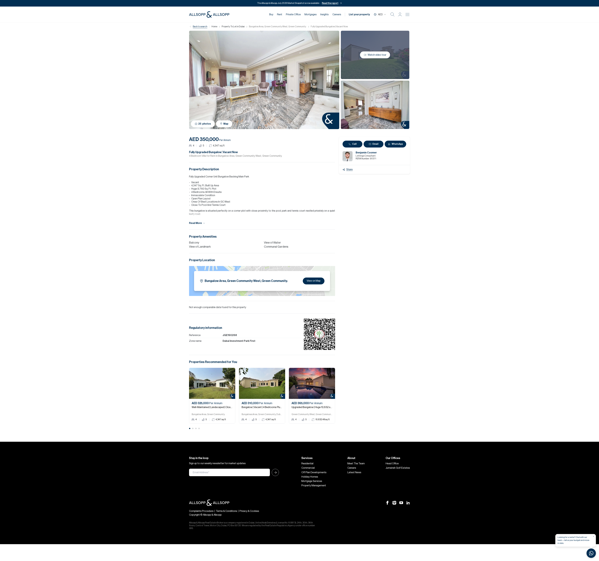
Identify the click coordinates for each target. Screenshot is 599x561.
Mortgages (310, 14)
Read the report (330, 3)
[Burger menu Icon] (407, 14)
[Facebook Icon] (387, 502)
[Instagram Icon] (394, 502)
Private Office (293, 14)
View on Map (314, 281)
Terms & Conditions (226, 511)
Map (225, 124)
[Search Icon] (392, 14)
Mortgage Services (311, 481)
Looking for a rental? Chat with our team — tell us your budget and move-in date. (574, 540)
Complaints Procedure (201, 511)
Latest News (354, 472)
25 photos (204, 124)
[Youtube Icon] (401, 502)
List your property (359, 14)
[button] (400, 14)
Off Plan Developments (313, 472)
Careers (336, 14)
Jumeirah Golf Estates (398, 468)
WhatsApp (397, 144)
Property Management (313, 485)
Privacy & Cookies (249, 511)
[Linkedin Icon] (408, 502)
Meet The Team (356, 463)
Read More (195, 223)
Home (214, 27)
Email (375, 144)
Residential (307, 463)
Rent (279, 14)
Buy (271, 14)
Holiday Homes (309, 477)
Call (354, 144)
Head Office (392, 463)
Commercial (308, 468)
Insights (324, 14)
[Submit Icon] (274, 472)
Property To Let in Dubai (233, 27)
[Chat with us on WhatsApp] (591, 553)
